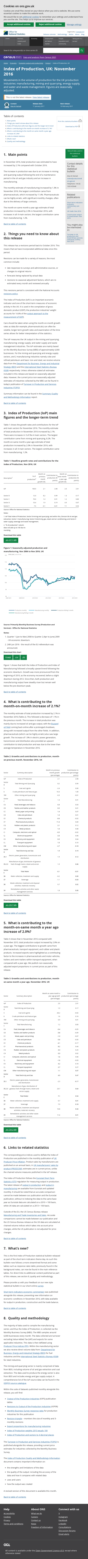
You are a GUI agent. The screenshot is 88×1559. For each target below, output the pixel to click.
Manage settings (74, 24)
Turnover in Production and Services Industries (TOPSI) (32, 1442)
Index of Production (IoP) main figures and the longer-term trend (30, 126)
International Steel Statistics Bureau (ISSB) (39, 1356)
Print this (68, 121)
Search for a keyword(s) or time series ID (21, 50)
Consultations (65, 1527)
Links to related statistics (16, 136)
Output (48, 63)
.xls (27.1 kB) (11, 540)
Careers (34, 1517)
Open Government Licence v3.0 (50, 1550)
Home (7, 39)
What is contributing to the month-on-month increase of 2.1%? (29, 128)
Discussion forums (67, 1530)
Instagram (63, 1517)
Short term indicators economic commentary (24, 1292)
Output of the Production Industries (23, 1398)
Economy (13, 63)
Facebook (63, 1520)
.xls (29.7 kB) (11, 905)
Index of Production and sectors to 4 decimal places (30, 1435)
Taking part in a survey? (77, 40)
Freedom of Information (42, 1527)
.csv (16, 657)
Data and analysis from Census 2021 (39, 57)
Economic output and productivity (31, 63)
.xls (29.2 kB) (11, 1129)
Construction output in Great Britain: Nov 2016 (74, 216)
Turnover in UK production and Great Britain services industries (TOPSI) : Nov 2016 (75, 237)
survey (40, 1286)
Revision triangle (14, 1418)
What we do (36, 1513)
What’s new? (11, 139)
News (33, 1523)
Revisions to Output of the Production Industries (29, 1406)
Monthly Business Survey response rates (25, 1410)
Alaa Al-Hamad (16, 106)
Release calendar (49, 34)
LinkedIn (62, 1523)
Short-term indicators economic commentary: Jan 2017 (75, 205)
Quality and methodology (16, 141)
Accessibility (9, 1513)
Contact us (36, 1520)
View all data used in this (75, 153)
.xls (23, 657)
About (77, 34)
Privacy (7, 1520)
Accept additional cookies (18, 24)
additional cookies (30, 17)
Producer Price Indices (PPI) (16, 1346)
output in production (31, 1185)
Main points (11, 121)
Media (71, 34)
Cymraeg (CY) (80, 32)
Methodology (62, 34)
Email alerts (64, 1534)
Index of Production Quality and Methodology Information (34, 1458)
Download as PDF (71, 126)
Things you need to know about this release (22, 123)
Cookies (7, 1517)
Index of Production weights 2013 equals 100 (27, 1430)
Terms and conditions (13, 1523)
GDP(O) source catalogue (15, 1383)
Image (8, 657)
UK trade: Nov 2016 (74, 211)
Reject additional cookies (50, 24)
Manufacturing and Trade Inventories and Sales (25, 1215)
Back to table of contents (15, 224)
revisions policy (11, 293)
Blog (82, 34)
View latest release (41, 97)
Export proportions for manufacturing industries (29, 1426)
